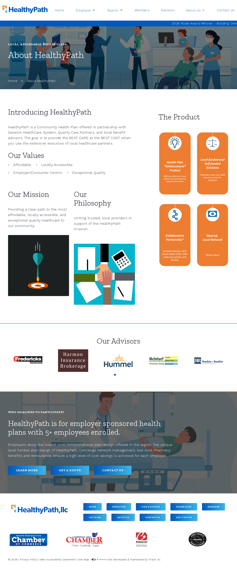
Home (59, 10)
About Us (193, 10)
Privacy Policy (28, 559)
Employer (83, 10)
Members (142, 10)
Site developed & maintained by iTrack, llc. (134, 559)
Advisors (167, 10)
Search (112, 10)
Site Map (83, 559)
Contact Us (226, 10)
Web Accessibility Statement (58, 559)
